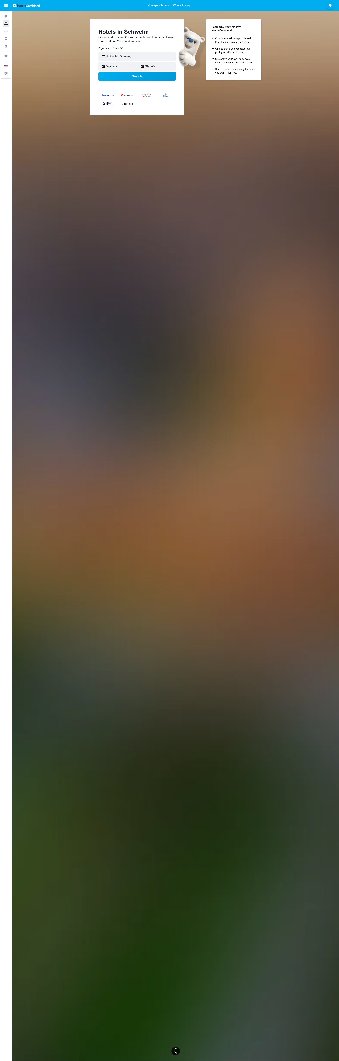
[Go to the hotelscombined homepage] (26, 5)
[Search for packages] (6, 38)
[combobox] (110, 48)
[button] (6, 5)
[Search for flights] (6, 16)
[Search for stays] (6, 23)
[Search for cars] (6, 31)
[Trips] (6, 56)
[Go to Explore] (6, 45)
